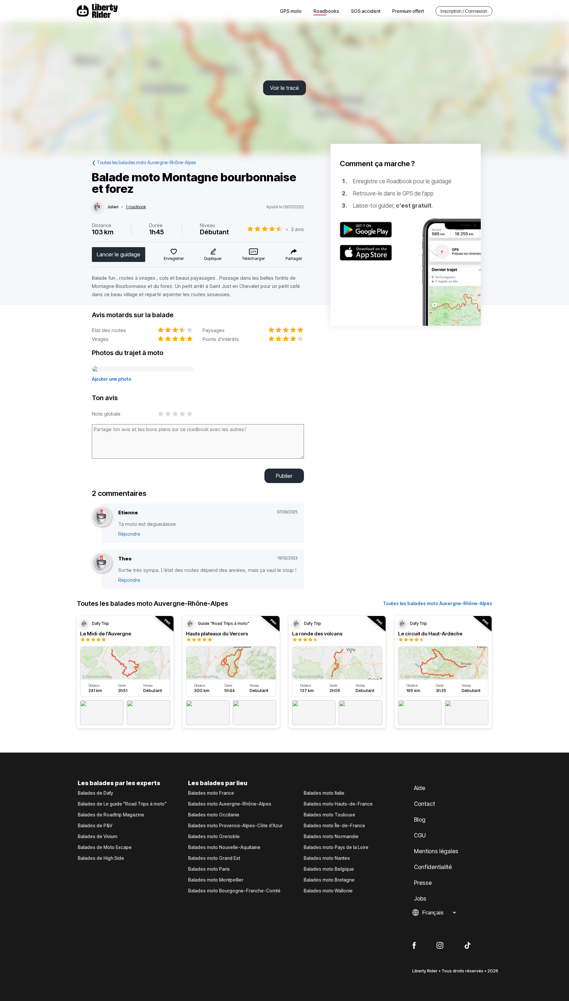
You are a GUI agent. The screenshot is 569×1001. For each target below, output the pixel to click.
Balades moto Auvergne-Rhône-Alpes (229, 804)
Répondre (129, 533)
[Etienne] (101, 516)
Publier (284, 476)
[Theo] (101, 562)
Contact (424, 804)
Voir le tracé (284, 88)
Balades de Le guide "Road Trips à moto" (122, 804)
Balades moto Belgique (329, 869)
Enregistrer (174, 258)
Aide (419, 788)
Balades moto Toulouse (329, 814)
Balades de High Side (101, 858)
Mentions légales (436, 851)
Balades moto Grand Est (214, 858)
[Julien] (97, 207)
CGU (420, 835)
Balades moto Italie (324, 793)
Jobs (420, 898)
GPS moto (291, 11)
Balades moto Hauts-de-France (338, 804)
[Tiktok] (467, 946)
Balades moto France (211, 793)
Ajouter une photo (111, 379)
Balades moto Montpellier (215, 880)
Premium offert (408, 11)
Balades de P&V (95, 825)
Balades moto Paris (209, 869)
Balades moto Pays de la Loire (336, 847)
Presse (423, 883)
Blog (419, 819)
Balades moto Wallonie (328, 890)
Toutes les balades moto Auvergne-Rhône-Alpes (437, 603)
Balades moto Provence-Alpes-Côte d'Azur (235, 825)
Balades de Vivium (97, 836)
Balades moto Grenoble (214, 836)
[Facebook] (414, 946)
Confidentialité (433, 867)
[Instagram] (440, 946)
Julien (113, 207)
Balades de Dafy (95, 793)
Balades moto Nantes (327, 858)
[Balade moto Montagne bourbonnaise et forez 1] (143, 369)
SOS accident (365, 11)
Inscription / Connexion (464, 11)
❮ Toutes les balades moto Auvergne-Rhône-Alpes (144, 162)
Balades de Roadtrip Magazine (111, 814)
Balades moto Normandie (331, 836)
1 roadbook (136, 207)
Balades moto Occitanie (213, 814)
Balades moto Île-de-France (334, 825)
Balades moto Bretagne (329, 880)
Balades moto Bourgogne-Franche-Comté (234, 890)
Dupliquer (213, 258)
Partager (293, 258)
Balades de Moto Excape (105, 847)
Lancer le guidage (118, 254)
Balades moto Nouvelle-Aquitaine (224, 847)
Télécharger (253, 258)
